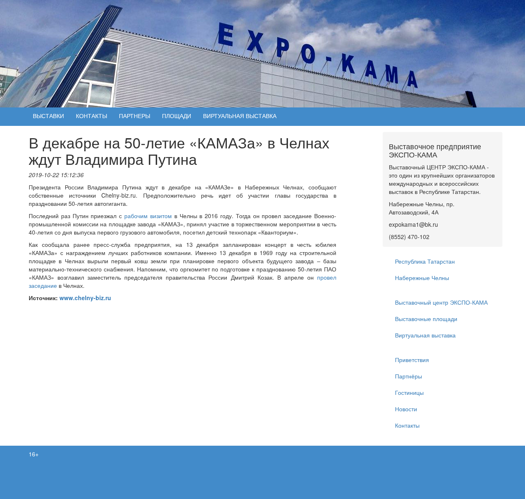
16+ (34, 454)
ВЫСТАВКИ (48, 116)
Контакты (407, 425)
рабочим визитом (148, 216)
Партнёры (408, 376)
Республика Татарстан (425, 261)
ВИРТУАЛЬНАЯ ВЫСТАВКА (239, 116)
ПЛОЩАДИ (176, 116)
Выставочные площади (426, 318)
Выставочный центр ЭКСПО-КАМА (441, 302)
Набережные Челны (422, 277)
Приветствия (412, 359)
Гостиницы (409, 392)
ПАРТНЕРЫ (134, 116)
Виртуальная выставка (425, 335)
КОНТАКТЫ (91, 116)
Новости (406, 409)
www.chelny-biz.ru (85, 298)
